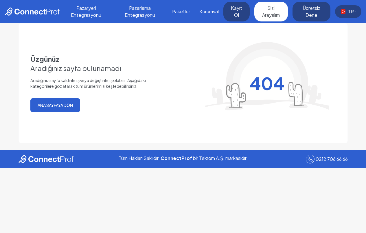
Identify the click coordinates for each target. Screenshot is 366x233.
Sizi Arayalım (271, 11)
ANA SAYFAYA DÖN (55, 105)
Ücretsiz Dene (311, 11)
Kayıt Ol (236, 11)
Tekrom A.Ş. (212, 158)
